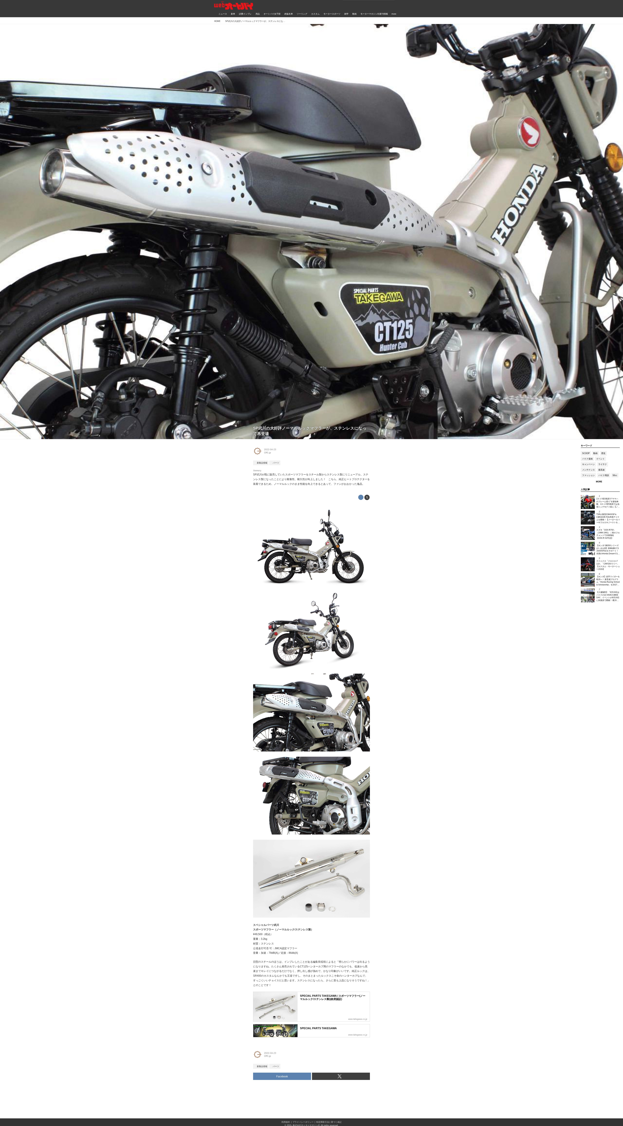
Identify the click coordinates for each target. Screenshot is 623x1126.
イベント (600, 459)
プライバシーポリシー (303, 1122)
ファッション (588, 475)
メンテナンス (588, 470)
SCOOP (586, 453)
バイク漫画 (587, 459)
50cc (615, 475)
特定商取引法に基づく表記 (329, 1122)
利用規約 (285, 1122)
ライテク (602, 464)
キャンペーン (588, 464)
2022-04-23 (270, 449)
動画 (595, 453)
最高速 (601, 470)
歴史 (603, 453)
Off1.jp (267, 452)
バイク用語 (603, 475)
